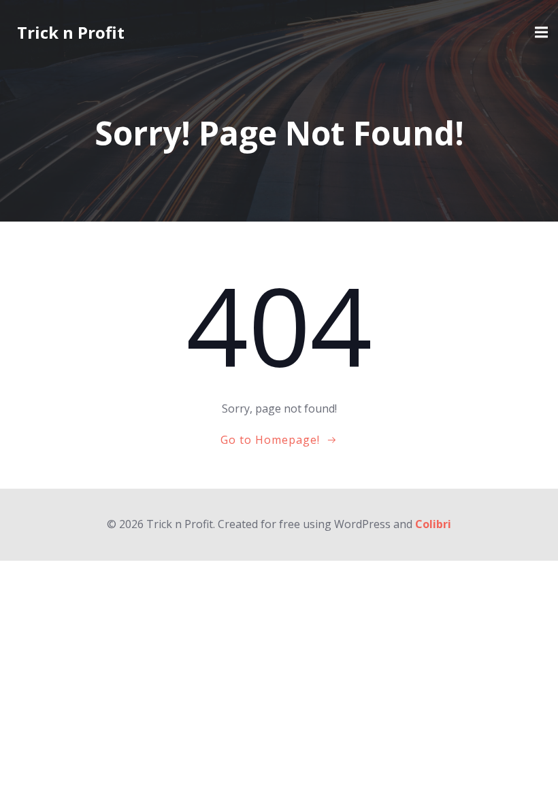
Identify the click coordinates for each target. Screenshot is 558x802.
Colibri (433, 524)
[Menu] (539, 32)
